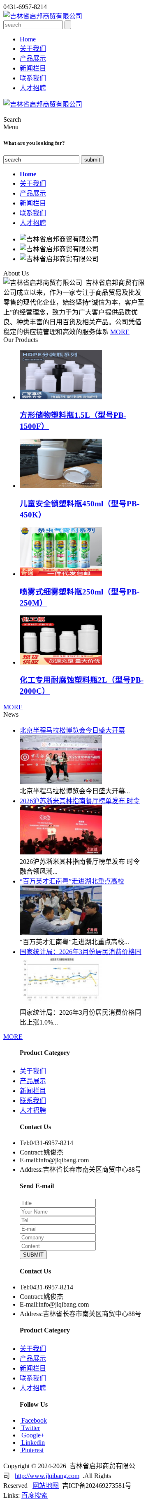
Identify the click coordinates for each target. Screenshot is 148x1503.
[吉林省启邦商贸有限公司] (42, 16)
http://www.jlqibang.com (47, 1475)
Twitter (30, 1427)
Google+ (32, 1435)
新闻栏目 (33, 68)
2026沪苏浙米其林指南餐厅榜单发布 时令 (80, 800)
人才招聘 (33, 87)
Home (28, 39)
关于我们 (33, 48)
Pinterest (32, 1449)
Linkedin (32, 1442)
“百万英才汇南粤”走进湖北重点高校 (72, 881)
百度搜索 (34, 1495)
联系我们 (33, 78)
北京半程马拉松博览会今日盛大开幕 (72, 730)
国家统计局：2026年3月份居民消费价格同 (80, 951)
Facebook (33, 1420)
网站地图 (45, 1485)
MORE (120, 331)
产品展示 (33, 58)
